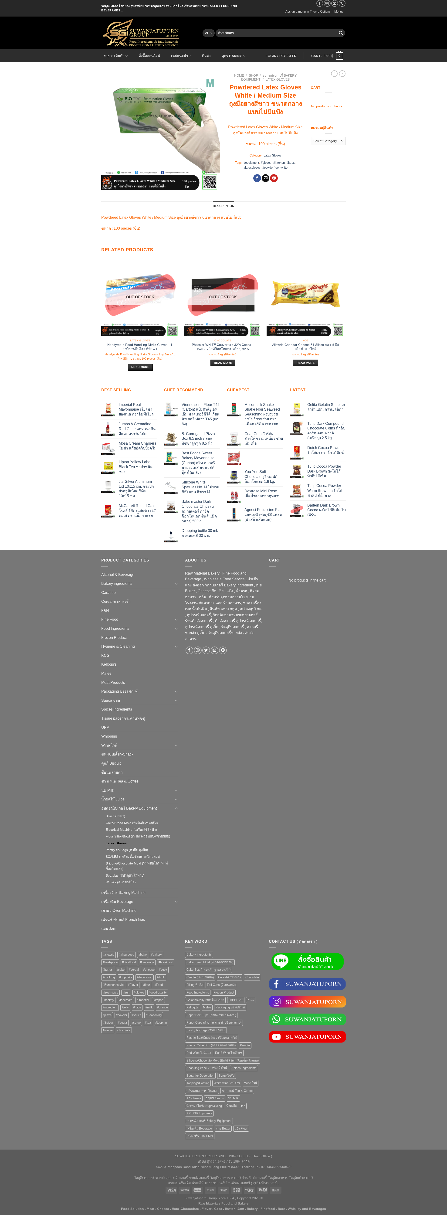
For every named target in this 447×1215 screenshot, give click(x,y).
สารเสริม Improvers (199, 1113)
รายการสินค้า (114, 56)
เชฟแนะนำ (179, 56)
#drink (161, 977)
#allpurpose (126, 954)
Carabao (108, 593)
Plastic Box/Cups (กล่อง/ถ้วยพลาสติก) (211, 1037)
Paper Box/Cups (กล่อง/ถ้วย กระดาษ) (211, 1015)
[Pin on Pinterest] (274, 178)
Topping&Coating (197, 1083)
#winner (108, 1030)
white (284, 167)
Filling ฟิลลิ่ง (194, 985)
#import (158, 1000)
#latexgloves (252, 167)
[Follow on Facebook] (319, 3)
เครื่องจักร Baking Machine (123, 893)
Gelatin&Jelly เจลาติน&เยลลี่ (205, 1000)
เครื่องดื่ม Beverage (117, 902)
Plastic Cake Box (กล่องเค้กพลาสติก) (211, 1045)
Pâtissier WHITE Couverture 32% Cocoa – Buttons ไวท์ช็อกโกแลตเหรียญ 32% (223, 347)
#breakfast (166, 962)
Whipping (109, 736)
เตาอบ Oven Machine (118, 910)
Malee (106, 673)
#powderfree (270, 167)
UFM (105, 727)
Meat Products (113, 682)
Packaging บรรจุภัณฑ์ (119, 691)
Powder (245, 1045)
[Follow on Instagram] (327, 3)
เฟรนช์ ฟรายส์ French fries (123, 920)
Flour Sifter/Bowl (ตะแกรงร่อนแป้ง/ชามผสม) (138, 836)
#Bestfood (129, 962)
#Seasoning (154, 1015)
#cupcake (125, 977)
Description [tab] (223, 206)
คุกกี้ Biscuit (111, 763)
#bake (143, 954)
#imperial (143, 1000)
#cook (163, 969)
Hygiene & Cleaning (118, 646)
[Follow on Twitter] (206, 650)
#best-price (110, 962)
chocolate (123, 1030)
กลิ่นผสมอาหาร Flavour (201, 1090)
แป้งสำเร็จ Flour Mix (199, 1136)
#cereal (134, 969)
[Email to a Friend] (265, 178)
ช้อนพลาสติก (112, 772)
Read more (140, 367)
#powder (121, 1015)
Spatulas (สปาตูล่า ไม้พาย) (125, 875)
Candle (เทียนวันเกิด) (200, 977)
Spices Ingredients (116, 709)
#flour (146, 985)
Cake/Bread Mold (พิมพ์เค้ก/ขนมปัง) (132, 823)
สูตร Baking (232, 56)
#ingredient (110, 1007)
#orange (162, 1007)
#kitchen (279, 162)
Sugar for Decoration (200, 1075)
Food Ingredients (115, 628)
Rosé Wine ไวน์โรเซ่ (228, 1053)
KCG (105, 655)
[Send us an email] (334, 3)
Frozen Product (114, 638)
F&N (105, 611)
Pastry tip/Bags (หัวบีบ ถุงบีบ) (127, 850)
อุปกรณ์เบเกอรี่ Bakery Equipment (129, 808)
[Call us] (342, 3)
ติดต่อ (206, 56)
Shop (253, 75)
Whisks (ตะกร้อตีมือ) (121, 882)
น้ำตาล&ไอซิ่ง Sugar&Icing (204, 1106)
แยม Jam (108, 928)
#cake (120, 969)
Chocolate (252, 977)
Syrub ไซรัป (226, 1075)
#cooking (109, 977)
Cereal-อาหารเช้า (116, 601)
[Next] (344, 318)
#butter (107, 969)
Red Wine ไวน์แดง (198, 1053)
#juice (137, 1007)
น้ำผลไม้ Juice (113, 799)
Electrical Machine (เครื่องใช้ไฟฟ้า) (131, 829)
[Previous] (101, 318)
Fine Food (109, 619)
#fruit (126, 992)
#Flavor (133, 985)
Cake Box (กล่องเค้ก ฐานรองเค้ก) (208, 969)
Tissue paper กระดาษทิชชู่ (123, 718)
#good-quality (158, 992)
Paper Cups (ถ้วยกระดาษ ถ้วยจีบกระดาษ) (213, 1022)
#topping (161, 1022)
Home (239, 75)
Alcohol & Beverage (117, 575)
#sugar (122, 1022)
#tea (148, 1022)
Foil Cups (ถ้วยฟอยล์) (221, 985)
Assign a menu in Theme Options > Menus (314, 11)
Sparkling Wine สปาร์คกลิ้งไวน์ (206, 1068)
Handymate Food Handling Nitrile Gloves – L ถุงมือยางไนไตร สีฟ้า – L (140, 347)
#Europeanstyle (113, 985)
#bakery (156, 954)
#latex (291, 162)
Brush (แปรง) (115, 816)
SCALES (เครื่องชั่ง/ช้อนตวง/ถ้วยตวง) (133, 856)
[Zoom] (107, 184)
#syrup (136, 1022)
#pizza (107, 1015)
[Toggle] (176, 583)
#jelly (125, 1007)
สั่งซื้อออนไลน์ (149, 56)
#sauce (136, 1015)
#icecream (125, 1000)
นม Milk (107, 790)
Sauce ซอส (110, 700)
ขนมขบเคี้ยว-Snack (117, 754)
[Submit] (341, 33)
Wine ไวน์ (109, 745)
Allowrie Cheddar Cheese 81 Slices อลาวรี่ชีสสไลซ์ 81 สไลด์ (305, 347)
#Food (158, 985)
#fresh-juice (110, 992)
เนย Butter (223, 1128)
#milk (149, 1007)
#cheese (149, 969)
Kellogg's (109, 664)
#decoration (144, 977)
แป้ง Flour (241, 1128)
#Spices (108, 1022)
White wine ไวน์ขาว (227, 1083)
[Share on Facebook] (257, 178)
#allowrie (108, 954)
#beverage (147, 962)
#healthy (108, 1000)
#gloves (266, 162)
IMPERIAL (236, 1000)
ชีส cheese (193, 1098)
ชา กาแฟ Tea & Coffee (120, 781)
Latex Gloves (277, 79)
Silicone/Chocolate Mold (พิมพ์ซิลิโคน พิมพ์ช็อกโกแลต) (137, 866)
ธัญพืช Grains (215, 1098)
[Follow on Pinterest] (223, 650)
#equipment (251, 162)
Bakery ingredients (116, 583)
